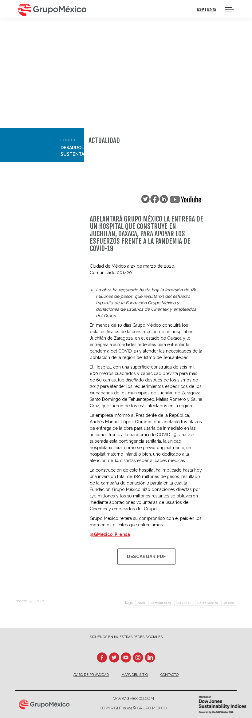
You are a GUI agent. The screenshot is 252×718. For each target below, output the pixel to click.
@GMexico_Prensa (110, 534)
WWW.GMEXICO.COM (133, 698)
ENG (211, 9)
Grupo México (207, 602)
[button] (145, 10)
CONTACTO (169, 675)
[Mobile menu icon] (229, 9)
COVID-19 (183, 602)
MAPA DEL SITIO (134, 675)
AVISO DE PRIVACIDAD (91, 675)
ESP (200, 9)
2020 (141, 602)
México (228, 602)
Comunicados (161, 602)
